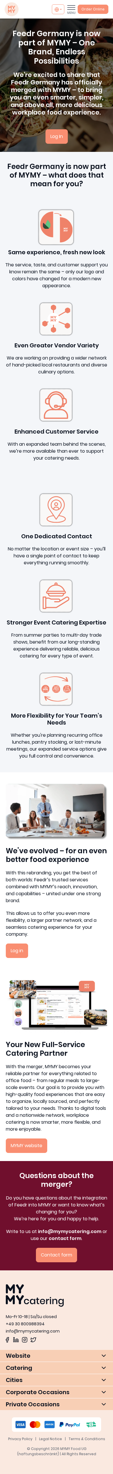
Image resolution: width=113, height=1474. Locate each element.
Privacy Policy (20, 1438)
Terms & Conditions (87, 1438)
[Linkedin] (16, 1339)
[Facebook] (7, 1339)
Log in (17, 950)
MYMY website (26, 1145)
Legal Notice (50, 1438)
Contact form (56, 1255)
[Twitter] (33, 1339)
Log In (56, 136)
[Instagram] (25, 1339)
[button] (56, 1355)
